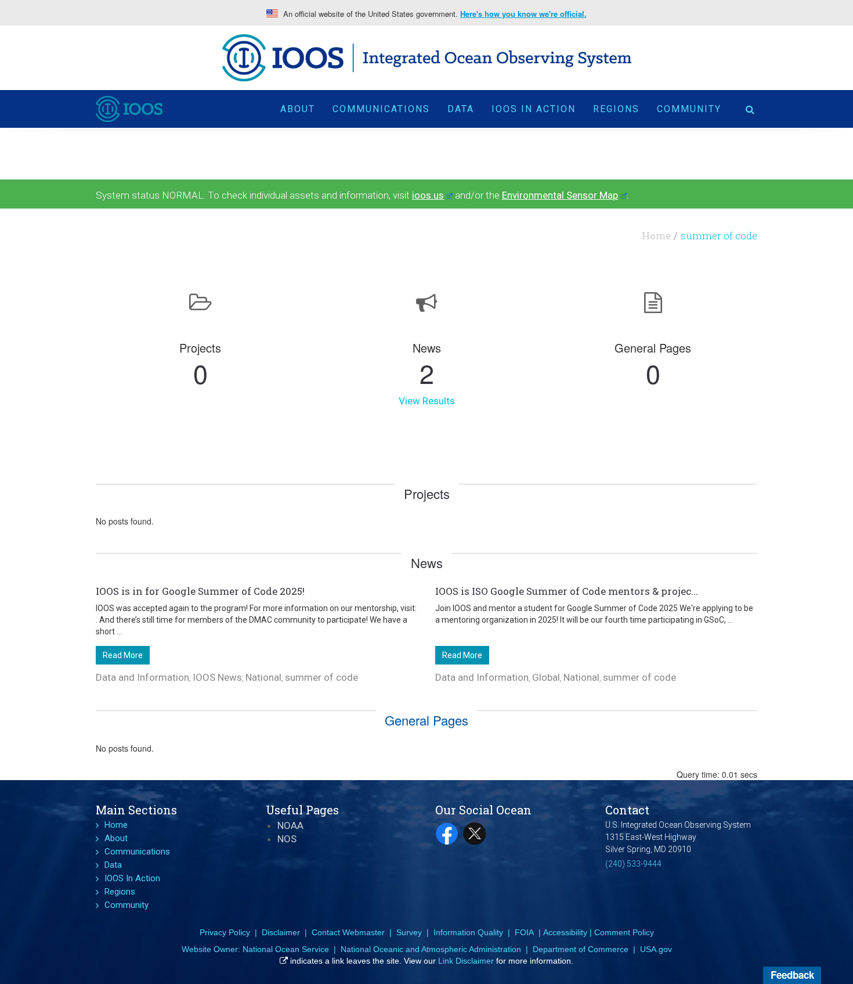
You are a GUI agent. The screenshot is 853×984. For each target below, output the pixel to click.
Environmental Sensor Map (560, 195)
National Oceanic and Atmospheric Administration (431, 949)
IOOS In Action (533, 108)
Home (656, 235)
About (297, 108)
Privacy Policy (225, 932)
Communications (381, 108)
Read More (123, 655)
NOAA (290, 825)
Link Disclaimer (466, 960)
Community (689, 108)
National (263, 677)
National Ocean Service (286, 949)
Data (460, 108)
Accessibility (565, 932)
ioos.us (428, 195)
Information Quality (468, 932)
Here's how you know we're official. (523, 14)
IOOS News (217, 677)
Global (546, 677)
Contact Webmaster (348, 932)
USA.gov (656, 949)
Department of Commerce (580, 949)
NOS (287, 839)
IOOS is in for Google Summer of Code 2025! (200, 591)
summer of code (321, 677)
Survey (409, 932)
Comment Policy (624, 932)
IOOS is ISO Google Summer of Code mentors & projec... (566, 591)
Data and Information (142, 677)
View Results (427, 401)
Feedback (792, 975)
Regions (616, 108)
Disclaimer (281, 932)
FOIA (524, 932)
